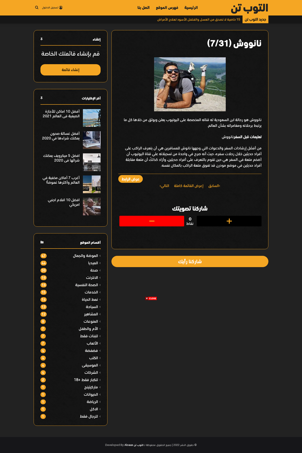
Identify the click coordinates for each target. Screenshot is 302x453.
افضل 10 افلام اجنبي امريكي (64, 202)
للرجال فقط (89, 416)
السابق (213, 185)
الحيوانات (91, 394)
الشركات (91, 372)
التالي (165, 185)
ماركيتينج (91, 387)
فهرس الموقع (167, 7)
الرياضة (92, 401)
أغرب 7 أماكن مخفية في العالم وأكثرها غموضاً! (61, 180)
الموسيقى (90, 365)
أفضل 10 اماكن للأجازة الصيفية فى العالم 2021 (61, 113)
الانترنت (92, 277)
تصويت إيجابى (229, 221)
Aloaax (128, 445)
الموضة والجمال (85, 255)
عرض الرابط (131, 178)
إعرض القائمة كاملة (188, 185)
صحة (94, 270)
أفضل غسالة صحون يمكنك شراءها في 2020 (61, 136)
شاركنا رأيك (190, 261)
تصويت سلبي (151, 221)
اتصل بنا (144, 7)
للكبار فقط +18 (86, 379)
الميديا (93, 262)
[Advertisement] (151, 331)
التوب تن (138, 445)
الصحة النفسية (86, 284)
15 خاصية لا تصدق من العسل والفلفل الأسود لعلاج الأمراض (198, 19)
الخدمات (91, 292)
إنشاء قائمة (70, 69)
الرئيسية (191, 7)
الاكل (94, 409)
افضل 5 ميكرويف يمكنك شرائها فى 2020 (61, 158)
